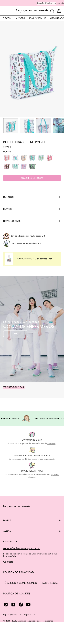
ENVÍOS (7, 209)
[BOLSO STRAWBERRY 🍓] (7, 166)
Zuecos (7, 18)
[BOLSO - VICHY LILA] (24, 166)
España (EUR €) (10, 614)
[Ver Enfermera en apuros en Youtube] (28, 604)
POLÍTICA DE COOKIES (16, 593)
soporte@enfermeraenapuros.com (21, 548)
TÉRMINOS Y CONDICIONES (20, 583)
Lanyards (19, 18)
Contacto (8, 562)
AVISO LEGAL (50, 583)
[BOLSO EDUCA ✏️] (24, 157)
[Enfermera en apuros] (32, 11)
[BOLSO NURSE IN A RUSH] (32, 157)
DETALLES (8, 197)
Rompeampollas (37, 18)
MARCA (7, 520)
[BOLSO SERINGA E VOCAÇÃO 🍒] (49, 157)
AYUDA (7, 531)
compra (43, 459)
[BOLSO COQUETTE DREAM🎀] (7, 157)
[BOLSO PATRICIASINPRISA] (41, 157)
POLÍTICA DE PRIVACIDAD (18, 572)
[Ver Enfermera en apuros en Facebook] (20, 604)
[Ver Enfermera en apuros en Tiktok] (13, 604)
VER (15, 333)
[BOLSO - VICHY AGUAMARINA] (15, 166)
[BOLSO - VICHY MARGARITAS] (32, 166)
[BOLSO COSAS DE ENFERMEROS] (10, 125)
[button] (52, 11)
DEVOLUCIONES (12, 221)
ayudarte (55, 474)
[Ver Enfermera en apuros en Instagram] (5, 604)
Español (27, 614)
